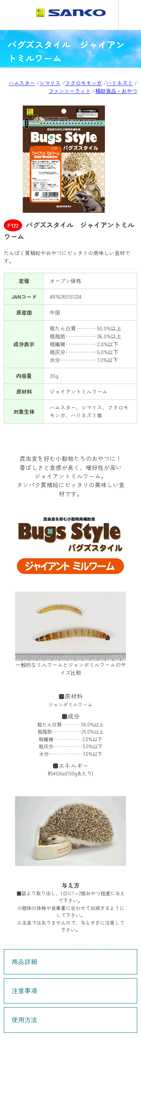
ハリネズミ (119, 83)
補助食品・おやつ (116, 91)
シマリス (50, 83)
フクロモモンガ (83, 83)
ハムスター (22, 83)
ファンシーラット (70, 91)
